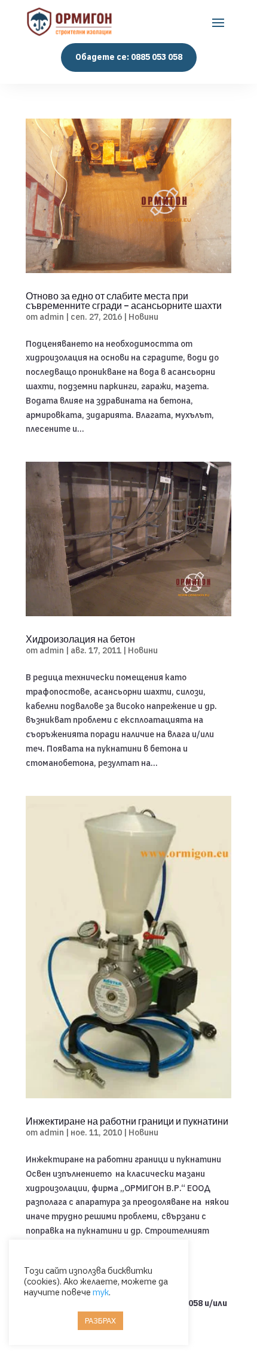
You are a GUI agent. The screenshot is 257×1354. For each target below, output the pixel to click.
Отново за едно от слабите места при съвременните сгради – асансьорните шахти (124, 300)
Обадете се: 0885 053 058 (128, 57)
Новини (143, 316)
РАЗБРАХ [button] (100, 1321)
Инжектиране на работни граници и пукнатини (127, 1121)
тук (101, 1292)
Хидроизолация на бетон (80, 639)
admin (51, 316)
